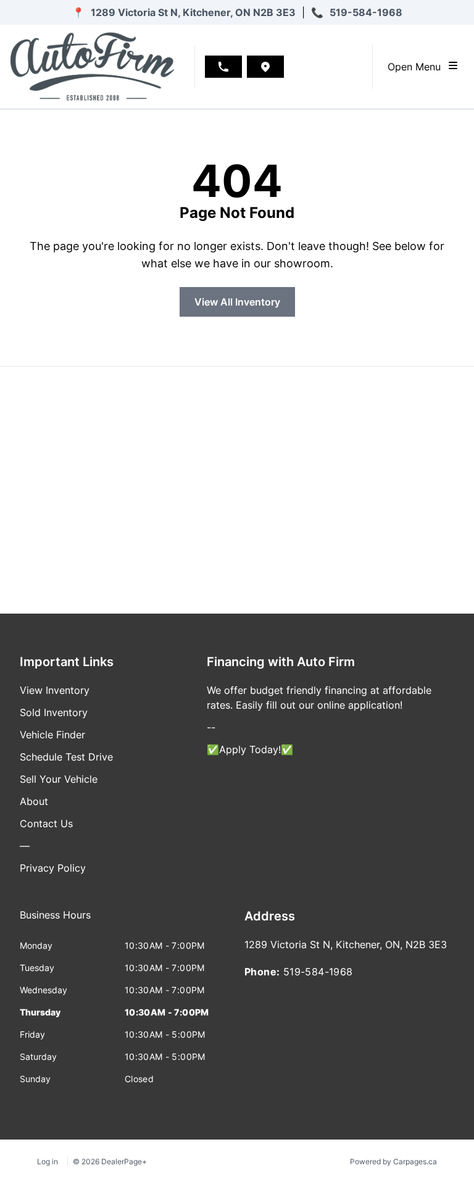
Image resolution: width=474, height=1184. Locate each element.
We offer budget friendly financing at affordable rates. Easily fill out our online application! (319, 697)
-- (211, 727)
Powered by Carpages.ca (393, 1161)
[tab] (55, 921)
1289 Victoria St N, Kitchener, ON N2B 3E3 (193, 12)
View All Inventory (237, 302)
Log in (47, 1161)
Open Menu (417, 66)
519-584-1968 (366, 12)
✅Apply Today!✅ (250, 749)
